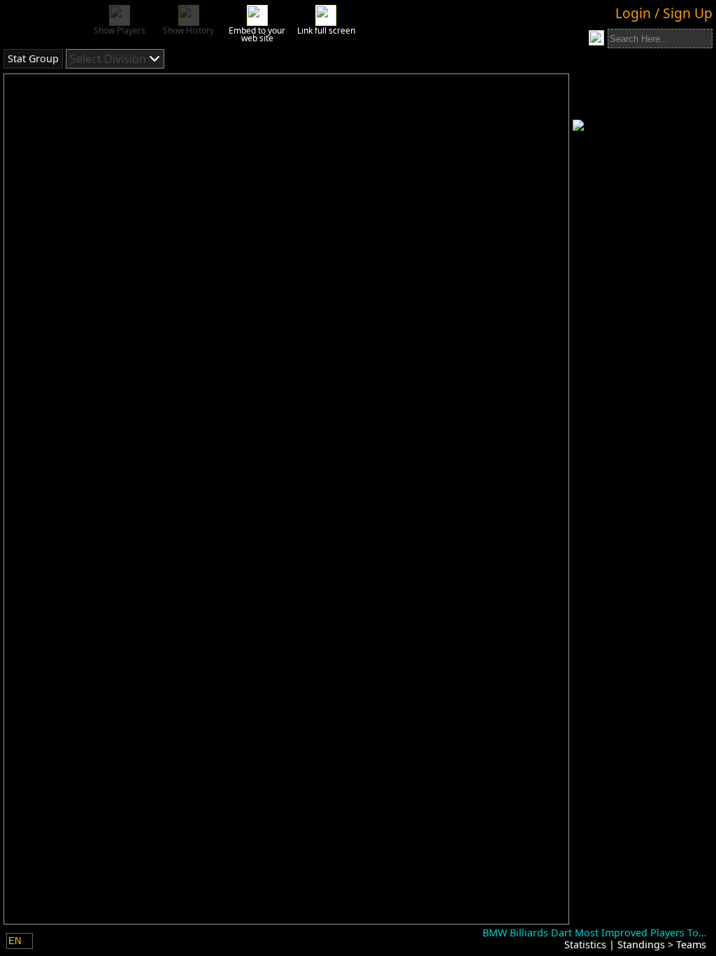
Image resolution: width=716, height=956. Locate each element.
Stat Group (33, 58)
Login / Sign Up (664, 12)
